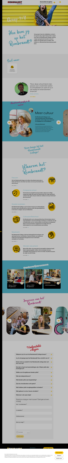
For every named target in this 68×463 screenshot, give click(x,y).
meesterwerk (48, 126)
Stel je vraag (20, 436)
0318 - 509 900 (49, 448)
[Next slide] (58, 122)
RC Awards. (47, 131)
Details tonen (59, 458)
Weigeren (59, 455)
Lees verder (14, 185)
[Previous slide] (9, 122)
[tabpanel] (34, 88)
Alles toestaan (59, 452)
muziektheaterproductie (39, 131)
